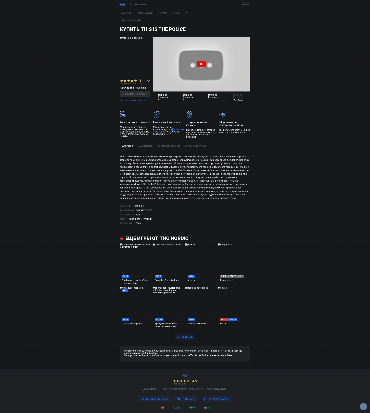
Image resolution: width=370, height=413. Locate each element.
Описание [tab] (127, 146)
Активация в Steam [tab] (195, 146)
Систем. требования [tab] (169, 146)
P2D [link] (122, 4)
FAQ (186, 13)
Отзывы (176, 13)
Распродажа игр (146, 13)
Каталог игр (126, 13)
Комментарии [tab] (145, 146)
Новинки (163, 13)
